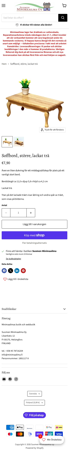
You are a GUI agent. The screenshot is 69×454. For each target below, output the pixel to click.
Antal (4, 205)
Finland (33, 402)
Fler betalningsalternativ (34, 243)
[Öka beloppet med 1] (31, 212)
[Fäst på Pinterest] (23, 270)
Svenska (33, 393)
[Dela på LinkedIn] (16, 270)
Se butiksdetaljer (13, 259)
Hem (4, 64)
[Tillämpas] (62, 18)
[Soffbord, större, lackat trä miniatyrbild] (7, 141)
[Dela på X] (10, 270)
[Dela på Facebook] (4, 270)
